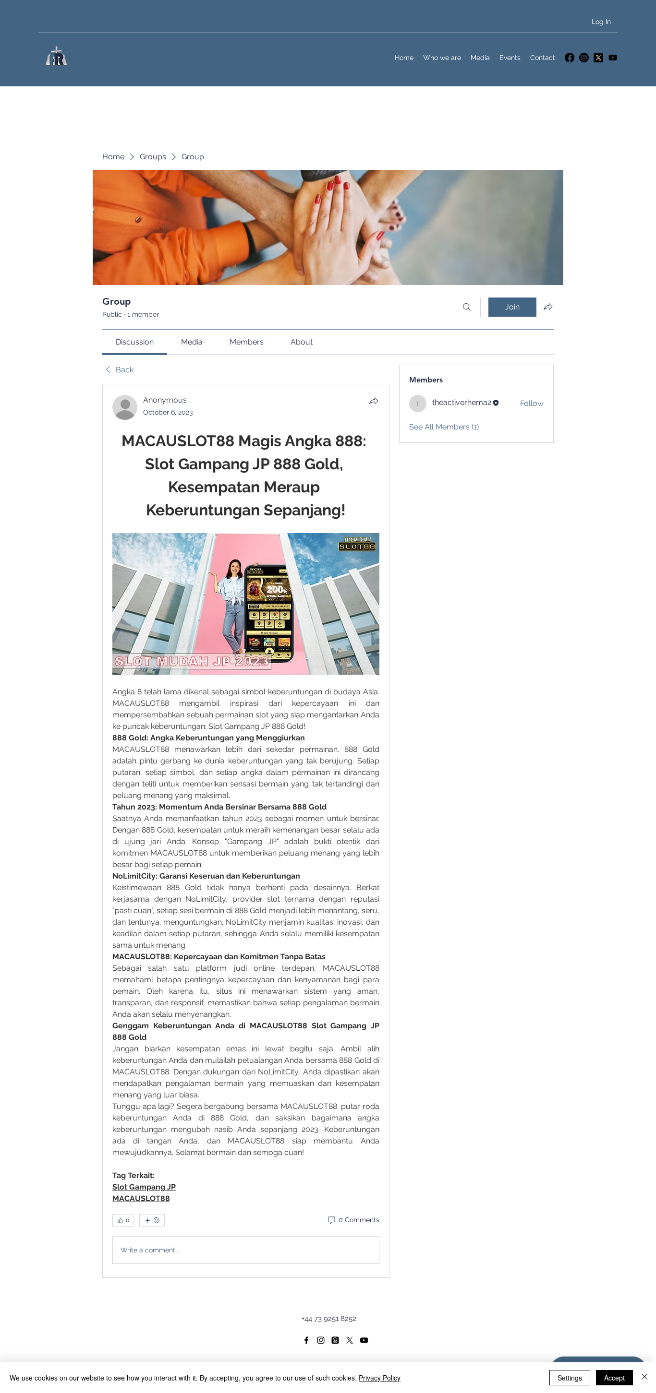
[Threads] (335, 1340)
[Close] (644, 1377)
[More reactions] (152, 1220)
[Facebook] (569, 57)
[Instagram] (584, 57)
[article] (245, 831)
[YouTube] (613, 57)
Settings (570, 1377)
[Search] (467, 307)
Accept (614, 1377)
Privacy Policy (380, 1377)
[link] (135, 341)
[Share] (373, 400)
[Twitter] (598, 57)
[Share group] (548, 306)
